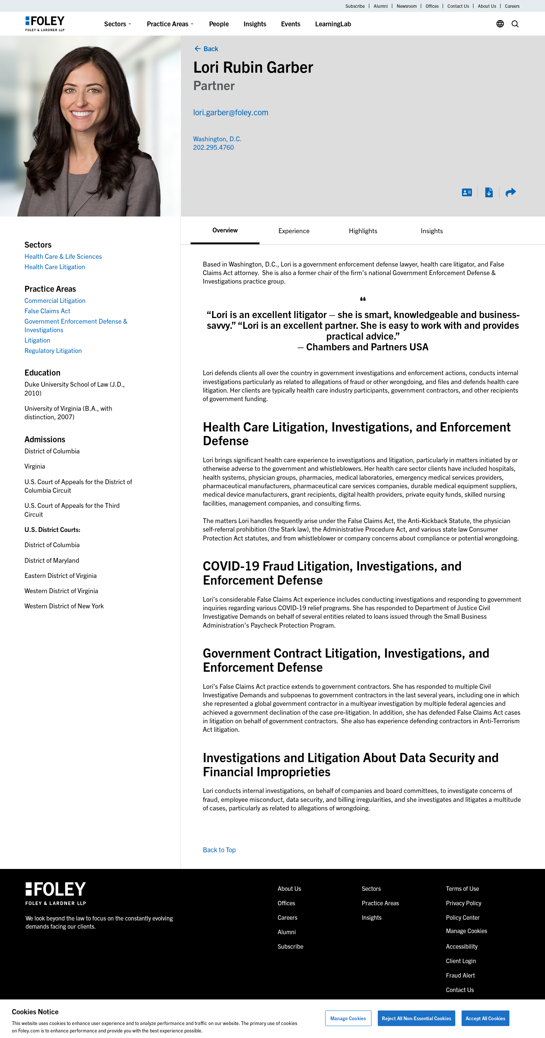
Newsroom (407, 6)
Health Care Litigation (54, 266)
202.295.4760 (210, 147)
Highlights (363, 230)
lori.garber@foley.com (230, 112)
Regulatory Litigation (53, 350)
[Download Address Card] (467, 192)
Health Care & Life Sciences (63, 256)
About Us (487, 6)
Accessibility (462, 946)
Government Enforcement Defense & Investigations (76, 325)
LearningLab (333, 23)
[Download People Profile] (489, 192)
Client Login (461, 960)
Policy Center (463, 917)
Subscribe (355, 6)
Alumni (381, 6)
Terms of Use (462, 888)
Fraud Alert (460, 975)
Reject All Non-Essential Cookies (416, 1018)
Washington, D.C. (217, 138)
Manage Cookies (348, 1018)
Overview (225, 229)
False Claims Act (47, 310)
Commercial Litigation (55, 300)
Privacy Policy (463, 902)
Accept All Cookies (485, 1018)
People (219, 23)
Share (510, 192)
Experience (294, 230)
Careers (512, 6)
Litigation (37, 339)
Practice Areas (167, 23)
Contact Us (458, 6)
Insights (255, 23)
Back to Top (219, 849)
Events (290, 23)
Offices (432, 6)
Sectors (115, 23)
